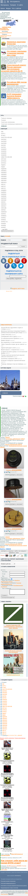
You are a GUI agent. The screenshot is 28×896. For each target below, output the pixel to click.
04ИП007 (3, 198)
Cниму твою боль (8, 334)
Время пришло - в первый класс (12, 349)
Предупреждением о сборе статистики (9, 887)
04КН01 (3, 202)
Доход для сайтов (9, 291)
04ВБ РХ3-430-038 (6, 157)
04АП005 (3, 143)
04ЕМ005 (3, 174)
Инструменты (15, 1)
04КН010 (3, 204)
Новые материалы (6, 324)
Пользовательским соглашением (8, 881)
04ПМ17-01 (4, 221)
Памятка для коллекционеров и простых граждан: (7, 761)
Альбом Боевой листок (13, 675)
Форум (8, 8)
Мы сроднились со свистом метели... (14, 342)
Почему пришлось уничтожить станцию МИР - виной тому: (7, 835)
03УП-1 (3, 133)
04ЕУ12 (3, 186)
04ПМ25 (3, 223)
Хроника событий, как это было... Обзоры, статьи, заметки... (7, 749)
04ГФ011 (3, 163)
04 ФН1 (3, 135)
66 (20, 735)
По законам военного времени (12, 338)
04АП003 (3, 141)
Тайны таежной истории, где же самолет (14, 345)
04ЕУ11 (3, 184)
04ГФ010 (3, 161)
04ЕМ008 (3, 178)
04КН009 (3, 200)
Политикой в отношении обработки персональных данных (14, 885)
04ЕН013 (3, 182)
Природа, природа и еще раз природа (14, 364)
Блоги (3, 8)
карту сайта (4, 869)
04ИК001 (3, 192)
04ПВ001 (3, 215)
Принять (10, 894)
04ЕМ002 (3, 172)
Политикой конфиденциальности (8, 883)
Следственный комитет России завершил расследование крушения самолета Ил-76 (13, 68)
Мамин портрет (7, 340)
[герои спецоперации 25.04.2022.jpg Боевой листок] (13, 673)
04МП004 (4, 212)
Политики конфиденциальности (11, 583)
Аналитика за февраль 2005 (11, 358)
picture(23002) (13, 470)
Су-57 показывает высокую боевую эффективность (14, 96)
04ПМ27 (3, 227)
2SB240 (7, 437)
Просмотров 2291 (13, 530)
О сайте (20, 5)
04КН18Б (3, 208)
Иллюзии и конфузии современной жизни (13, 361)
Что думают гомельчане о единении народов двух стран (17, 53)
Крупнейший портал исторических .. (7, 825)
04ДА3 (3, 167)
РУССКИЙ (7, 236)
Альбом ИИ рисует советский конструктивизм (13, 651)
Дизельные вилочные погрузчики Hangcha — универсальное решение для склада (14, 331)
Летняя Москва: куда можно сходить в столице (12, 328)
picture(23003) (13, 499)
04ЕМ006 (3, 176)
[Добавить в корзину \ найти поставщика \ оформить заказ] (14, 555)
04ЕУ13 (3, 188)
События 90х (7, 751)
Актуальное (3, 32)
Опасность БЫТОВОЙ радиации (7, 764)
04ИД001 (3, 190)
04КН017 (3, 206)
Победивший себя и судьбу (11, 336)
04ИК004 (3, 194)
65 (18, 735)
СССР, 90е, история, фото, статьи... (7, 822)
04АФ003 (3, 149)
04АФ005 (3, 153)
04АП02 (3, 145)
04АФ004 (3, 151)
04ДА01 (3, 165)
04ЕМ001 (3, 170)
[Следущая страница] (27, 640)
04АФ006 (3, 155)
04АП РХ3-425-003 (6, 137)
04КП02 (3, 210)
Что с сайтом (16, 8)
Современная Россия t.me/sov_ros (5, 36)
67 (21, 735)
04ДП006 (3, 168)
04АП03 (3, 147)
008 (2, 131)
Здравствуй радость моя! (10, 347)
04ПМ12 (3, 219)
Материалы (5, 5)
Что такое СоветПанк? (7, 851)
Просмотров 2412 (13, 501)
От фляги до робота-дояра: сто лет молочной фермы (14, 352)
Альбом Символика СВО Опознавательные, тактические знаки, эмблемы (13, 627)
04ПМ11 (3, 217)
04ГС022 (3, 159)
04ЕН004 (3, 180)
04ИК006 (3, 196)
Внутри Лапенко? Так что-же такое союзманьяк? (7, 849)
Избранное (9, 32)
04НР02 (3, 214)
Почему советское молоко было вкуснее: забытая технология (13, 355)
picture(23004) (13, 529)
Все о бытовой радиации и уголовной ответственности (7, 774)
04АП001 (3, 139)
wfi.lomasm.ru (18, 875)
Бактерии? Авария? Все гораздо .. (7, 839)
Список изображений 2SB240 (13, 444)
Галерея (13, 5)
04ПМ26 (3, 225)
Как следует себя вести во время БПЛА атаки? (14, 862)
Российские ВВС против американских (17, 83)
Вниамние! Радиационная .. (7, 776)
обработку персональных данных (10, 581)
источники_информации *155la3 (15, 439)
